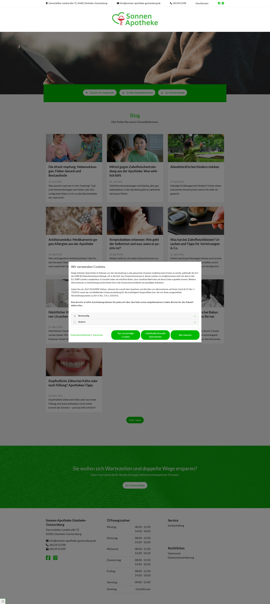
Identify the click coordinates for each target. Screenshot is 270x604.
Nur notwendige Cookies (126, 335)
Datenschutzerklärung (80, 335)
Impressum (98, 335)
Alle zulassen (185, 335)
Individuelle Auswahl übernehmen (155, 335)
